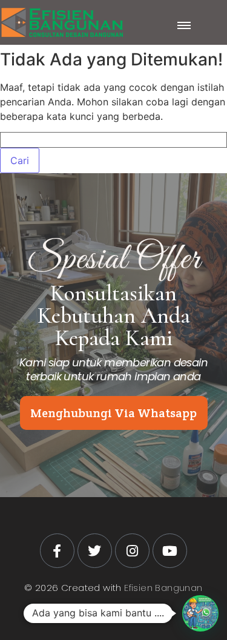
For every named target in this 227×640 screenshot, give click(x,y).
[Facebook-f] (57, 550)
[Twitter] (94, 550)
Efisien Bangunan (163, 587)
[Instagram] (132, 550)
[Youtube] (170, 550)
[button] (200, 613)
